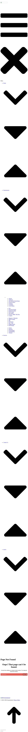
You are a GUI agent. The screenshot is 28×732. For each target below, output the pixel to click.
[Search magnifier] (26, 674)
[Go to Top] (14, 728)
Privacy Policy (17, 700)
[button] (14, 45)
